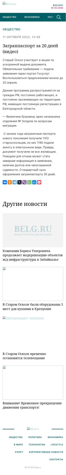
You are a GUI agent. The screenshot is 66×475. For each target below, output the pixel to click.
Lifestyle (57, 444)
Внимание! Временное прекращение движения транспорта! (32, 405)
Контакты (56, 459)
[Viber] (24, 182)
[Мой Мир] (34, 182)
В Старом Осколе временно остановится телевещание (24, 356)
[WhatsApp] (29, 182)
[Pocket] (39, 182)
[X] (19, 182)
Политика (54, 17)
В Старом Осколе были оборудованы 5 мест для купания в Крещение (33, 306)
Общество (11, 29)
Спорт (19, 452)
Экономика (32, 17)
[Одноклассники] (10, 182)
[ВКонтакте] (5, 182)
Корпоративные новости (46, 452)
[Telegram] (14, 182)
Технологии (37, 444)
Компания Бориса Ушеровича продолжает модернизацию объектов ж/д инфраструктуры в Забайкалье (33, 255)
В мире (18, 444)
